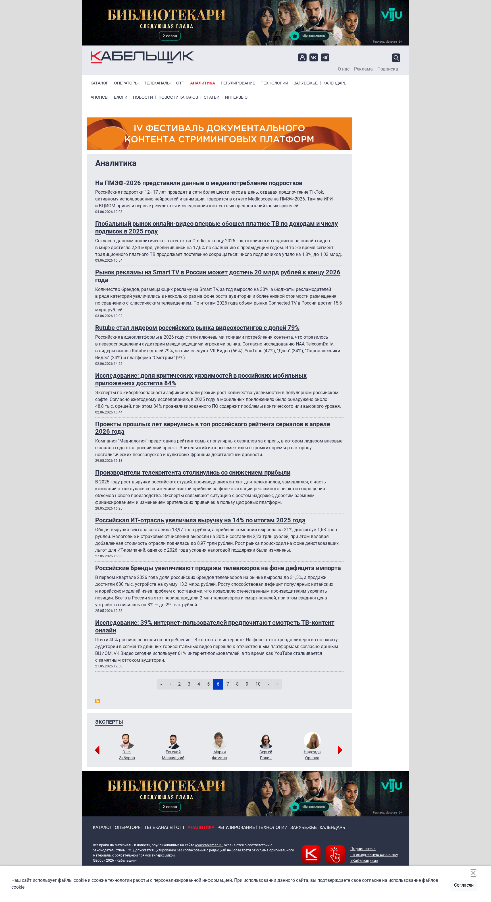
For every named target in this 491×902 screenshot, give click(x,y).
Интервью (236, 97)
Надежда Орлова (312, 755)
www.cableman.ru (208, 845)
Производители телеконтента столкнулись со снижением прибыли (192, 472)
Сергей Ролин (265, 755)
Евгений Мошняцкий (173, 755)
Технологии (274, 83)
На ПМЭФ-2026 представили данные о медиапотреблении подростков (198, 183)
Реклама (363, 69)
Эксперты (109, 722)
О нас (343, 69)
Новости (143, 97)
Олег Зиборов (127, 755)
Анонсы (99, 97)
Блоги (120, 97)
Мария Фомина (219, 755)
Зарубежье (306, 83)
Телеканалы (157, 83)
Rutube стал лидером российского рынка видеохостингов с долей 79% (197, 327)
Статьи (211, 97)
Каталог (99, 83)
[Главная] (142, 57)
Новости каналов (178, 97)
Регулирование (238, 83)
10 (259, 684)
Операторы (126, 83)
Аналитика (202, 83)
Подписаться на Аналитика (97, 701)
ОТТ (180, 83)
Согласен (464, 885)
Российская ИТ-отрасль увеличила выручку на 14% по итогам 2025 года (200, 520)
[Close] (473, 873)
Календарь (334, 83)
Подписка (387, 69)
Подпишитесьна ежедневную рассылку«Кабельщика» (374, 854)
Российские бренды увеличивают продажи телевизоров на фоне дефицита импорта (218, 568)
